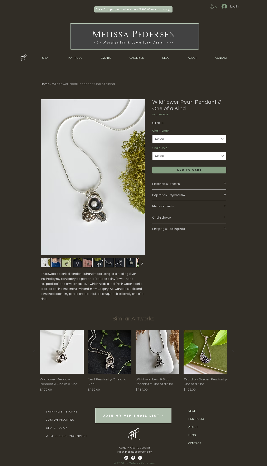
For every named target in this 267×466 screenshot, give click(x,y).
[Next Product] (233, 351)
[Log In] (224, 6)
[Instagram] (126, 458)
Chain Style (160, 148)
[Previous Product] (33, 351)
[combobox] (189, 139)
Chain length (161, 130)
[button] (214, 6)
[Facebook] (133, 458)
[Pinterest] (140, 458)
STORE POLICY (57, 427)
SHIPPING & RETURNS (62, 411)
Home (45, 84)
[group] (133, 361)
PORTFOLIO (196, 418)
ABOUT (193, 427)
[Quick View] (62, 352)
